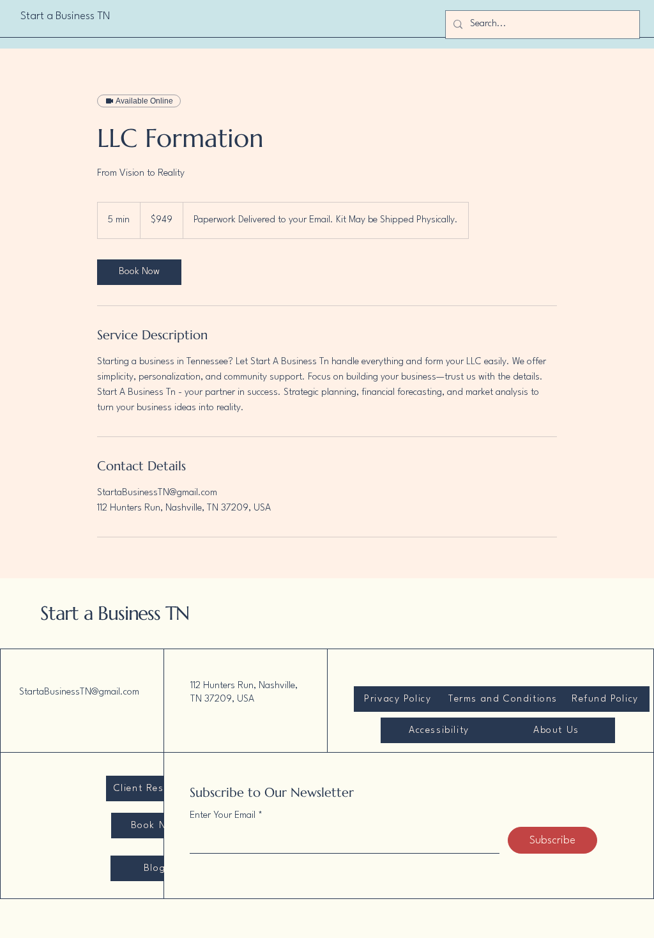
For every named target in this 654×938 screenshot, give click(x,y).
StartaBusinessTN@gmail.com (79, 692)
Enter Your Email (222, 815)
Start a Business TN (114, 613)
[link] (139, 272)
